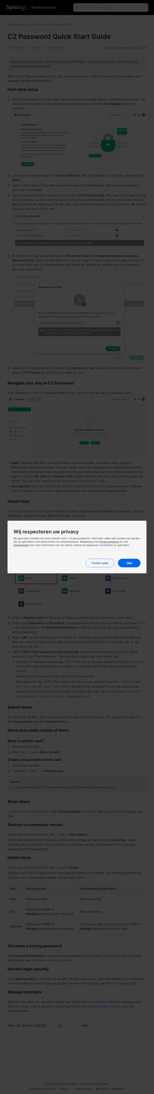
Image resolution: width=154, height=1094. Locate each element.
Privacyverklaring (109, 541)
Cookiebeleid (21, 545)
